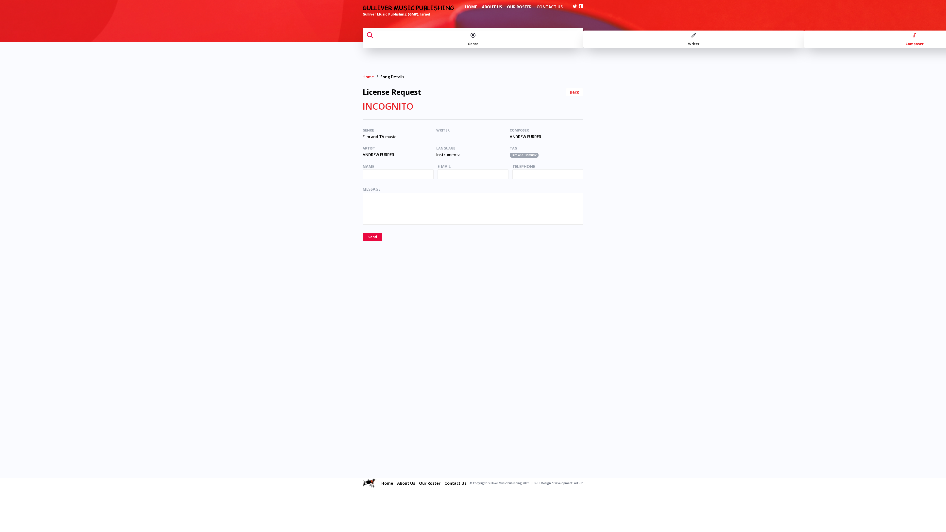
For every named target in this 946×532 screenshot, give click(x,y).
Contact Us (550, 7)
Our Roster (519, 7)
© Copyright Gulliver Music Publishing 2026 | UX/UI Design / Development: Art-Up (526, 483)
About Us (492, 7)
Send (372, 236)
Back (574, 92)
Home (471, 7)
